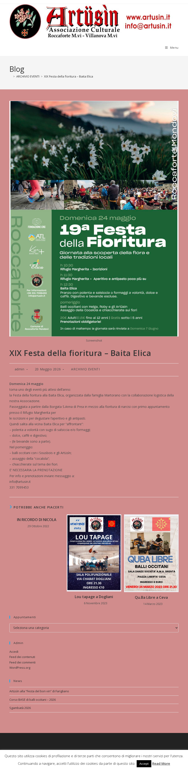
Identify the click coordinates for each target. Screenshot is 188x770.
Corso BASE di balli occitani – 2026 (32, 700)
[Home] (10, 76)
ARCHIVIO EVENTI (85, 369)
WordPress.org (19, 668)
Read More (161, 763)
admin (20, 369)
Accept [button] (144, 764)
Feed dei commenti (22, 662)
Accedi (13, 652)
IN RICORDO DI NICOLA (36, 519)
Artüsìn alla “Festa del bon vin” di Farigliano (39, 691)
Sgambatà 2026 (20, 708)
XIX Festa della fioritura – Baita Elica (68, 76)
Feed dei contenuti (22, 657)
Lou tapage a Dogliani (94, 596)
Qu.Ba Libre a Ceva (151, 597)
